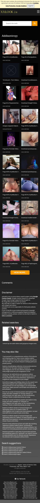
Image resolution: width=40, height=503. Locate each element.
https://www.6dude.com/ (10, 486)
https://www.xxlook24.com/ (10, 498)
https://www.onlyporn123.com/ (29, 491)
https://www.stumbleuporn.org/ (29, 498)
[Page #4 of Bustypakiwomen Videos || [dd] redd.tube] (29, 54)
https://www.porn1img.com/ (29, 492)
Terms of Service (28, 465)
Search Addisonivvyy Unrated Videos (14, 447)
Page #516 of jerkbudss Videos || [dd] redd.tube (17, 57)
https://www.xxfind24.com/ (10, 496)
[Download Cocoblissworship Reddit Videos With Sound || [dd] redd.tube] (29, 77)
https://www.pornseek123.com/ (29, 486)
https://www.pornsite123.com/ (10, 488)
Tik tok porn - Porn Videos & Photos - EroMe (16, 80)
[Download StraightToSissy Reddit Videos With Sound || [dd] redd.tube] (11, 214)
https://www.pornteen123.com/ (29, 488)
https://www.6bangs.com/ (10, 484)
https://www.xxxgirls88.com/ (30, 482)
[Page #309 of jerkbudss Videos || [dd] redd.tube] (29, 237)
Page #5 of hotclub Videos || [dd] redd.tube (16, 149)
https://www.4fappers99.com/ (10, 483)
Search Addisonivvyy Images (12, 454)
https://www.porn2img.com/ (29, 494)
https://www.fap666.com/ (10, 487)
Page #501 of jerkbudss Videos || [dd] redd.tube (17, 263)
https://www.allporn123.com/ (30, 490)
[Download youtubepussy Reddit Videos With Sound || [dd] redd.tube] (29, 146)
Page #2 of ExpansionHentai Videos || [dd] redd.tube (18, 103)
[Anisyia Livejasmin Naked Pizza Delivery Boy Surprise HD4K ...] (11, 123)
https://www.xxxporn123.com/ (10, 495)
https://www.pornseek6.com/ (30, 487)
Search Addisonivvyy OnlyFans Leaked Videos (17, 452)
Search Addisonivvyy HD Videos (13, 451)
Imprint (20, 465)
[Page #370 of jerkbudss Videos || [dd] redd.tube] (11, 169)
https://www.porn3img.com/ (29, 495)
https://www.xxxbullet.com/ (10, 492)
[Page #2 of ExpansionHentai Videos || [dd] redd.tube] (11, 100)
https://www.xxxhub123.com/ (10, 494)
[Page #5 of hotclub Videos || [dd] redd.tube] (11, 146)
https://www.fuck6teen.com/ (30, 484)
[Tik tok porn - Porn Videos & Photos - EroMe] (11, 77)
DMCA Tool (26, 466)
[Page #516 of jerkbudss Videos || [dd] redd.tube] (11, 54)
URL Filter (20, 466)
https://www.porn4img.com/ (29, 496)
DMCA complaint (7, 316)
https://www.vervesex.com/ (10, 491)
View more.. (20, 272)
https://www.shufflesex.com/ (10, 490)
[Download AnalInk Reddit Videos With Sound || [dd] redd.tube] (29, 214)
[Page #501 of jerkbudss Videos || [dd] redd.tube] (11, 260)
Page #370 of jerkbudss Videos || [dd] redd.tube (17, 172)
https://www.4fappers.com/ (10, 482)
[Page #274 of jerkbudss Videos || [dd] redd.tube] (29, 192)
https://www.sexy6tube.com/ (30, 483)
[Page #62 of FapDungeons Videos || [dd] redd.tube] (29, 260)
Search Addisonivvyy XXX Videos (13, 449)
